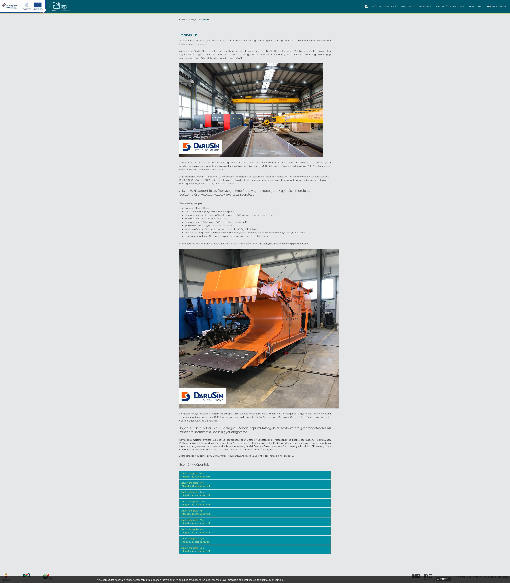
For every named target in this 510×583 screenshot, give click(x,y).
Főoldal (376, 6)
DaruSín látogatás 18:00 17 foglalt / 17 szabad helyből (195, 531)
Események (192, 20)
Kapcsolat (391, 6)
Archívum (424, 6)
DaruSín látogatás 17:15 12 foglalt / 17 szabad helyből (195, 512)
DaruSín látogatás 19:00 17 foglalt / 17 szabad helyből (195, 549)
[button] (366, 7)
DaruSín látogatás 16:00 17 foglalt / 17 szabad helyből (195, 475)
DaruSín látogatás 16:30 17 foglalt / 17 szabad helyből (195, 484)
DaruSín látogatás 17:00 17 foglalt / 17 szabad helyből (195, 503)
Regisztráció (408, 6)
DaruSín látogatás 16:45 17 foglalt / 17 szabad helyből (195, 494)
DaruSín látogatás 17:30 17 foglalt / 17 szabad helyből (195, 522)
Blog (480, 6)
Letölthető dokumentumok (450, 6)
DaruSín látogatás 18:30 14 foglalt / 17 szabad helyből (195, 540)
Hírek (471, 6)
